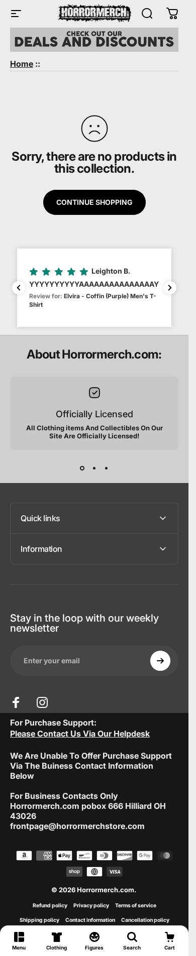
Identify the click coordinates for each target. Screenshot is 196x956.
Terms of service (135, 905)
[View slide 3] (107, 468)
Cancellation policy (145, 920)
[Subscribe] (160, 661)
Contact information (90, 920)
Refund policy (50, 905)
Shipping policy (39, 920)
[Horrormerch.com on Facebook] (16, 702)
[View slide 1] (82, 468)
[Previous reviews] (18, 287)
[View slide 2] (94, 468)
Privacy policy (91, 905)
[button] (94, 288)
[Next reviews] (169, 287)
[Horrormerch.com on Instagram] (42, 702)
